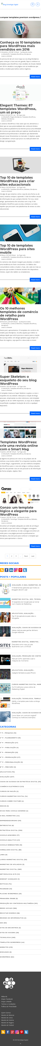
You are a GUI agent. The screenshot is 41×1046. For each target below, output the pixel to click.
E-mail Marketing (30, 585)
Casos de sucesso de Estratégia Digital (19, 781)
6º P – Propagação (8, 757)
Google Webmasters (9, 845)
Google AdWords (8, 835)
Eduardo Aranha (26, 322)
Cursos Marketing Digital (24, 684)
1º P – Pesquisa (6, 733)
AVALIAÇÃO (6, 54)
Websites (4, 119)
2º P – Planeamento (9, 738)
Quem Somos (6, 1013)
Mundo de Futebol (7, 1025)
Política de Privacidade (9, 1006)
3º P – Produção (7, 742)
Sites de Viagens (7, 932)
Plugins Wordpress (9, 893)
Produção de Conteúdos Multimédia (17, 903)
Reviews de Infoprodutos (12, 918)
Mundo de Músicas (7, 1015)
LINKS (2, 854)
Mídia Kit (4, 997)
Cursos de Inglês (8, 791)
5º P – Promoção (7, 752)
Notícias (4, 884)
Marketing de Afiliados (11, 864)
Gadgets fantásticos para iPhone (24, 673)
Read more (35, 77)
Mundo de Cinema (7, 1020)
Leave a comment (6, 56)
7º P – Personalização (10, 762)
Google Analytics (8, 840)
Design (3, 806)
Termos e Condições (8, 1004)
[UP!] (20, 1044)
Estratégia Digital (9, 830)
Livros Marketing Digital (11, 859)
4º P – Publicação (8, 747)
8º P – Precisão (6, 767)
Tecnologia (27, 698)
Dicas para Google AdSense (13, 811)
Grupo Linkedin (6, 1001)
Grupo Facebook (7, 999)
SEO (31, 599)
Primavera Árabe (7, 898)
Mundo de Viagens (7, 1023)
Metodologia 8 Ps (8, 874)
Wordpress (27, 54)
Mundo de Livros (7, 1018)
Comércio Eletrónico (16, 323)
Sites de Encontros (9, 928)
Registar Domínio (8, 913)
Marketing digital (20, 599)
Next (26, 556)
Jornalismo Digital (9, 850)
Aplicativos (17, 613)
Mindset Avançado (8, 879)
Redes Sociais (6, 908)
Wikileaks (4, 952)
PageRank (4, 889)
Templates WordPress (17, 54)
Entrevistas (5, 825)
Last (32, 556)
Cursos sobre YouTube (10, 801)
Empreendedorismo (8, 820)
